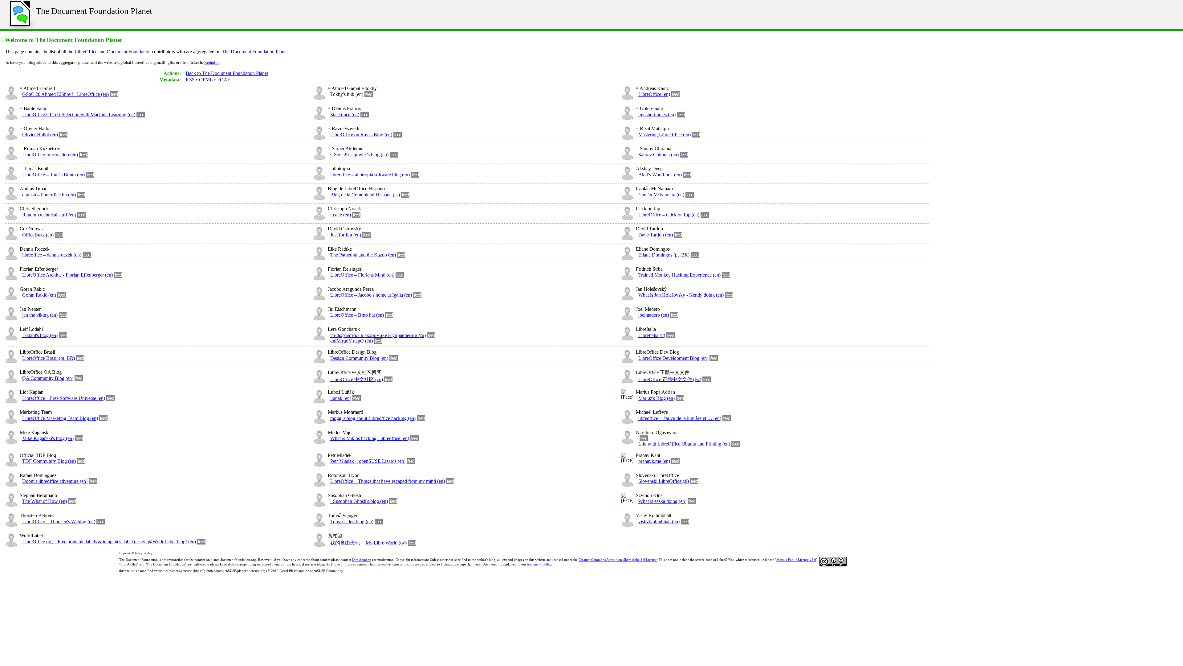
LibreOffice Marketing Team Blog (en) (60, 418)
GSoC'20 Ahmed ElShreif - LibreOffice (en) (65, 94)
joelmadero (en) (653, 315)
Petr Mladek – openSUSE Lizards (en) (367, 461)
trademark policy (539, 564)
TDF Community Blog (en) (49, 461)
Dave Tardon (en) (655, 234)
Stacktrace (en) (344, 114)
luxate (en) (340, 214)
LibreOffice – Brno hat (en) (357, 315)
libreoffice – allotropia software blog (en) (370, 174)
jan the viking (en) (40, 315)
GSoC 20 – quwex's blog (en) (359, 154)
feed (114, 94)
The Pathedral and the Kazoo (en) (363, 254)
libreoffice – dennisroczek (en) (51, 254)
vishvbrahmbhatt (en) (659, 521)
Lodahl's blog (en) (40, 335)
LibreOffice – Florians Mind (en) (362, 275)
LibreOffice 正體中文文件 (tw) (669, 379)
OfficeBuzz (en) (38, 234)
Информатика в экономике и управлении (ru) (378, 335)
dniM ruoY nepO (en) (351, 340)
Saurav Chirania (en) (658, 154)
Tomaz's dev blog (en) (351, 521)
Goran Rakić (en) (39, 295)
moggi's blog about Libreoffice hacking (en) (373, 418)
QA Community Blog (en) (47, 378)
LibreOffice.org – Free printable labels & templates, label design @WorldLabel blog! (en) (109, 541)
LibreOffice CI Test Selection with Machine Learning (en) (78, 114)
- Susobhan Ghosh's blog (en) (359, 501)
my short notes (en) (657, 114)
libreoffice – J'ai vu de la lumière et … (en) (679, 418)
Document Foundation (129, 51)
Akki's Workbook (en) (660, 174)
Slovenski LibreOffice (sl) (663, 481)
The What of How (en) (44, 501)
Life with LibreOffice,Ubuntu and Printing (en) (684, 443)
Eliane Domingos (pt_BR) (663, 254)
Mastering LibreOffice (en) (664, 134)
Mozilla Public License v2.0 (796, 559)
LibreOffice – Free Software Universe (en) (63, 398)
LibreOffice (86, 51)
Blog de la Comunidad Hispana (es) (365, 194)
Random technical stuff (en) (49, 214)
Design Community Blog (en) (359, 358)
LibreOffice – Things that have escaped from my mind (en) (387, 481)
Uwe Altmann (361, 559)
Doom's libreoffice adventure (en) (54, 481)
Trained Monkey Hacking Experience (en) (679, 275)
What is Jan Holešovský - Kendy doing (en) (681, 295)
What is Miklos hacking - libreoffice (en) (369, 438)
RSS (190, 79)
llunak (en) (340, 398)
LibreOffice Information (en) (50, 154)
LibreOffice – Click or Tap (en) (668, 214)
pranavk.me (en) (654, 461)
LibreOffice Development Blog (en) (673, 358)
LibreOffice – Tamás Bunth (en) (53, 174)
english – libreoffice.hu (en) (49, 194)
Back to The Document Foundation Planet (227, 73)
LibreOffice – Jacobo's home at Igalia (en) (371, 295)
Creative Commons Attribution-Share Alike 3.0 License (618, 559)
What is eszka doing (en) (662, 501)
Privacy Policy (142, 553)
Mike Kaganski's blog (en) (48, 438)
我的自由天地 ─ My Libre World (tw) (368, 542)
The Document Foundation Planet (94, 11)
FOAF (223, 79)
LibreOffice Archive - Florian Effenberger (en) (67, 275)
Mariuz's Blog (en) (656, 398)
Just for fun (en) (345, 234)
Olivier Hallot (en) (40, 134)
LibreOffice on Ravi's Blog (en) (361, 134)
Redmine (211, 62)
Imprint (124, 553)
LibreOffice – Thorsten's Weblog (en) (58, 521)
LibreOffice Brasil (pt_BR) (48, 358)
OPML (206, 79)
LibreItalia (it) (651, 335)
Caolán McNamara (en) (661, 194)
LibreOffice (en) (654, 94)
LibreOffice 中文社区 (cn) (356, 379)
